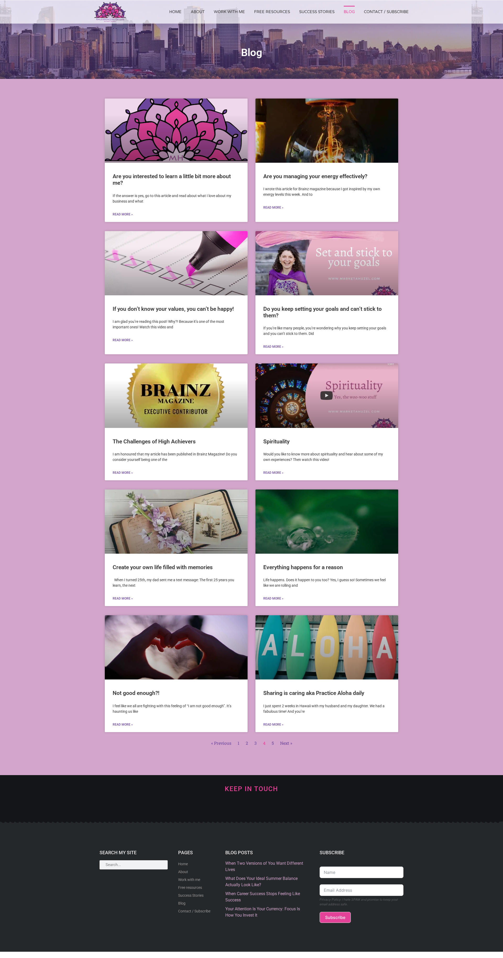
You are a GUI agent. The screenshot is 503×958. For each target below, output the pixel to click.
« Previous (221, 743)
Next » (286, 743)
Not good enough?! (136, 693)
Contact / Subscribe (386, 11)
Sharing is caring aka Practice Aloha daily (313, 693)
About (198, 11)
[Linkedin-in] (225, 807)
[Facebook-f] (277, 807)
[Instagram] (260, 807)
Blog (349, 11)
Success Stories (317, 11)
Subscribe (335, 917)
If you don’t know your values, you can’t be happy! (173, 309)
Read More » (123, 214)
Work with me (229, 11)
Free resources (272, 11)
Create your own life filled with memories (163, 567)
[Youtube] (242, 807)
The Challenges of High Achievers (154, 441)
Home (175, 11)
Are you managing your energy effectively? (315, 176)
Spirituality (276, 441)
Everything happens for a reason (303, 567)
